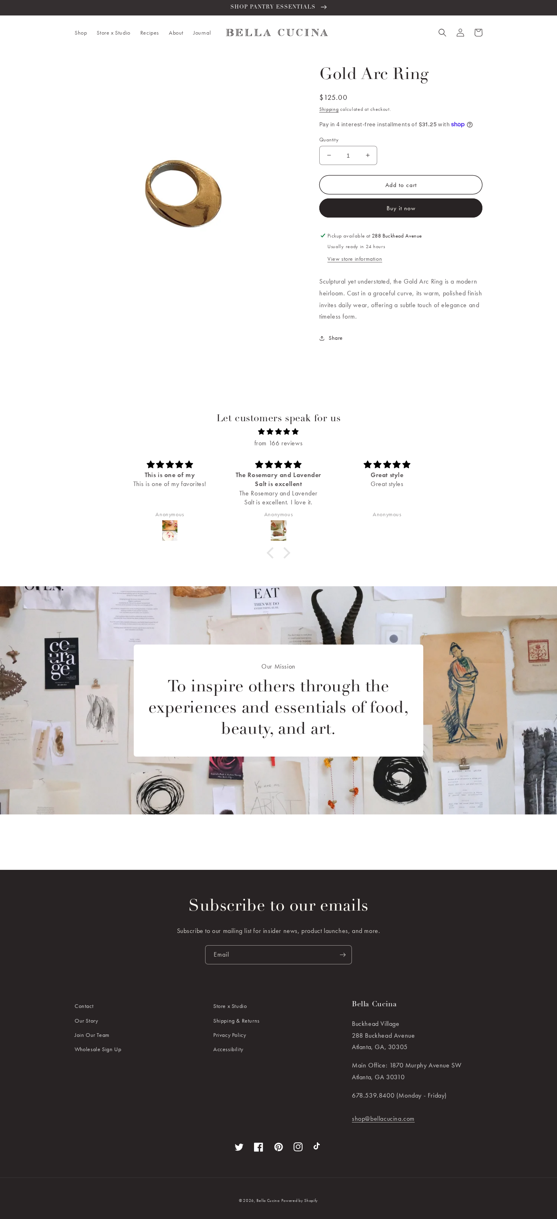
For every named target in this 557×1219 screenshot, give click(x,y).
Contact (84, 1006)
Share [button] (336, 337)
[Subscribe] (342, 954)
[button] (81, 32)
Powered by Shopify (299, 1200)
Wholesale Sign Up (98, 1049)
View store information (354, 258)
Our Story (86, 1020)
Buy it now (401, 208)
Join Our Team (92, 1035)
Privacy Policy (229, 1035)
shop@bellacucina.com (383, 1118)
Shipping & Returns (236, 1020)
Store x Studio (230, 1006)
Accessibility (228, 1049)
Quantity (328, 139)
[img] (278, 432)
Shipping (329, 109)
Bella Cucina (267, 1200)
